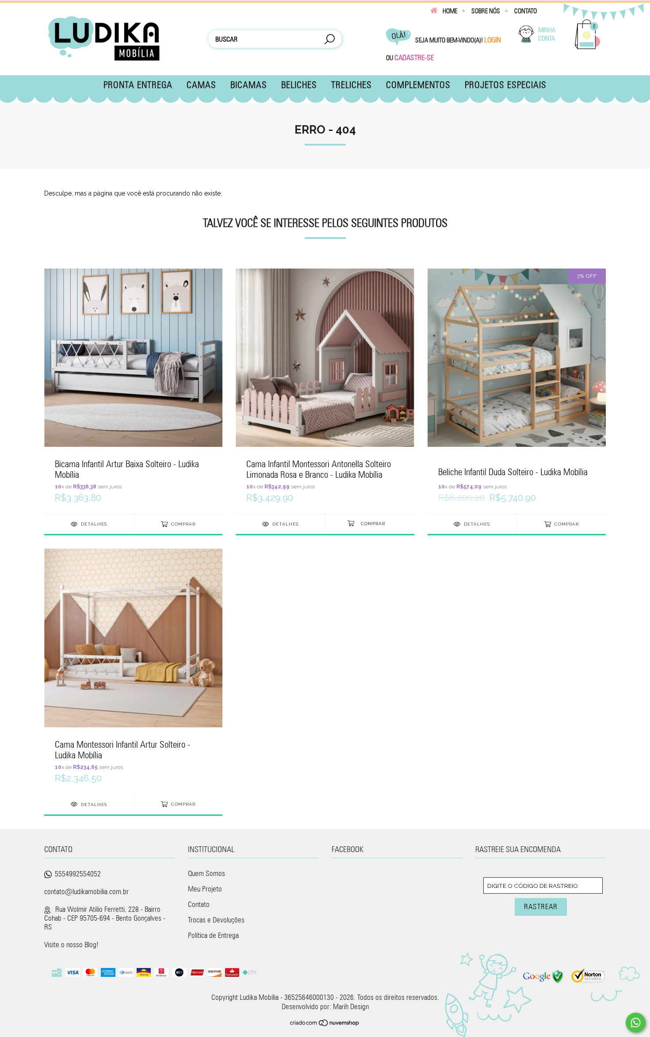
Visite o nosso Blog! (71, 944)
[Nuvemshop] (325, 1023)
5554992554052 (78, 873)
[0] (587, 47)
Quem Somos (206, 873)
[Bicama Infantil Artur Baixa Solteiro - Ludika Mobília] (133, 391)
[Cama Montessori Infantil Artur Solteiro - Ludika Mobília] (133, 671)
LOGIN (492, 39)
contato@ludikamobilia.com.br (86, 891)
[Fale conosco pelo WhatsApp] (636, 1023)
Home (450, 11)
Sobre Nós (485, 11)
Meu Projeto (205, 888)
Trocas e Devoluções (216, 919)
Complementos (418, 84)
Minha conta (546, 34)
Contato (525, 11)
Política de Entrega (213, 935)
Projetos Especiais (506, 84)
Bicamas (248, 84)
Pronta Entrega (137, 84)
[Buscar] (329, 40)
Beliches (299, 84)
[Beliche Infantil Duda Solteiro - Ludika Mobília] (517, 391)
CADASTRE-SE (414, 57)
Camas (201, 84)
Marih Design (351, 1006)
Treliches (351, 84)
